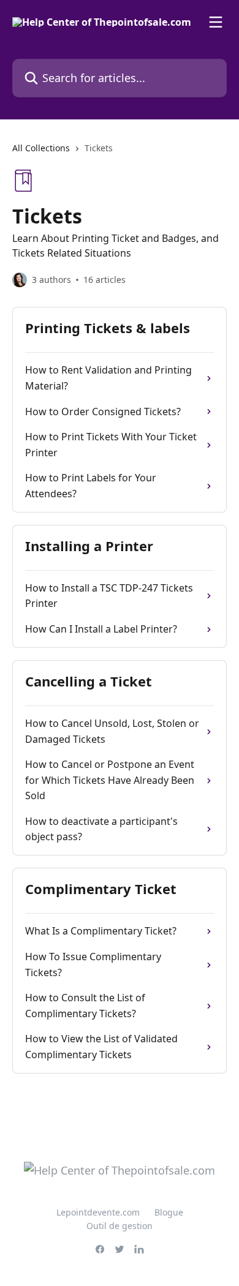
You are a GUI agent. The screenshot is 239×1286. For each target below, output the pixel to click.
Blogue (168, 1212)
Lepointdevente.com (98, 1212)
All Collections (41, 148)
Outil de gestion (119, 1225)
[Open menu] (216, 22)
